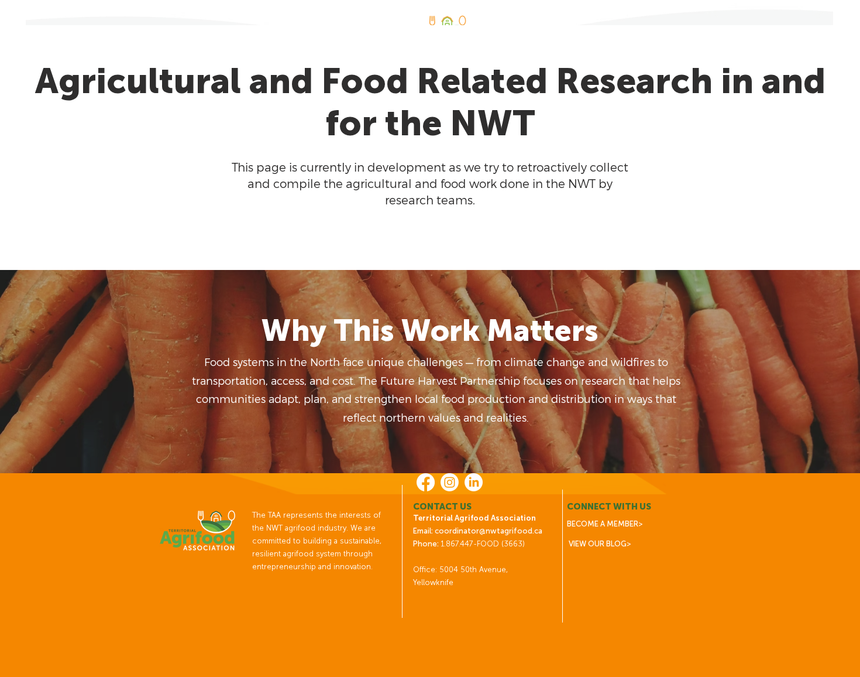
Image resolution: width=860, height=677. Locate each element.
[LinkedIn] (474, 482)
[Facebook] (426, 482)
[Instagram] (450, 482)
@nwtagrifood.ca (510, 530)
